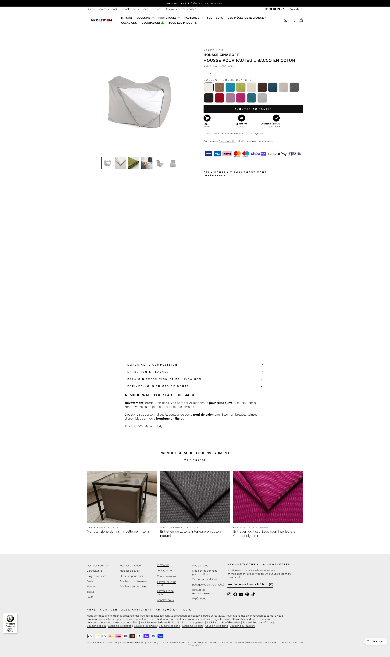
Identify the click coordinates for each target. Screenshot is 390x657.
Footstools (167, 17)
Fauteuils (192, 17)
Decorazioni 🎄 (153, 22)
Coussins (143, 17)
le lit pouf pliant (129, 622)
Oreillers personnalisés (133, 586)
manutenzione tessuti (107, 527)
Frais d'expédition (227, 141)
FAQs (90, 596)
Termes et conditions (204, 579)
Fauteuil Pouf (250, 622)
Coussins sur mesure (242, 625)
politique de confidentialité (208, 584)
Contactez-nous (129, 9)
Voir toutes (195, 460)
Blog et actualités (97, 576)
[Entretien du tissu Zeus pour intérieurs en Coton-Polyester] (268, 497)
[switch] (10, 630)
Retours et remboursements (202, 591)
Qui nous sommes (98, 9)
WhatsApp (163, 564)
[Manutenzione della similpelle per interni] (122, 497)
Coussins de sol (96, 625)
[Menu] (15, 615)
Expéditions (199, 598)
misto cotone (262, 527)
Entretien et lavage (148, 371)
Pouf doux (266, 622)
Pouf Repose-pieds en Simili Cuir (160, 622)
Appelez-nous (165, 599)
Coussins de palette (119, 625)
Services (156, 9)
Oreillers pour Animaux (133, 581)
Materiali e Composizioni (153, 364)
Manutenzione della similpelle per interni (118, 531)
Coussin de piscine (216, 625)
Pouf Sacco (213, 622)
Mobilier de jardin (130, 570)
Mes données (200, 565)
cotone (172, 527)
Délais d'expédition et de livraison (164, 379)
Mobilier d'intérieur (131, 565)
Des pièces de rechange (246, 17)
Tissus (91, 591)
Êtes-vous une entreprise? (180, 9)
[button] (107, 163)
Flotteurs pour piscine (133, 576)
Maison (126, 17)
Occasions (129, 22)
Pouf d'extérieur (231, 622)
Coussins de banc (169, 625)
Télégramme (164, 570)
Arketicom (214, 50)
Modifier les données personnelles (204, 572)
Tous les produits (183, 22)
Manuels (92, 586)
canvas (163, 527)
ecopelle (91, 527)
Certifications (95, 570)
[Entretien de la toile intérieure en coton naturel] (195, 497)
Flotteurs (215, 17)
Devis (145, 9)
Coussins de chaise (145, 625)
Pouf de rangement (193, 622)
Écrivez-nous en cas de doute (158, 386)
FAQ (114, 9)
